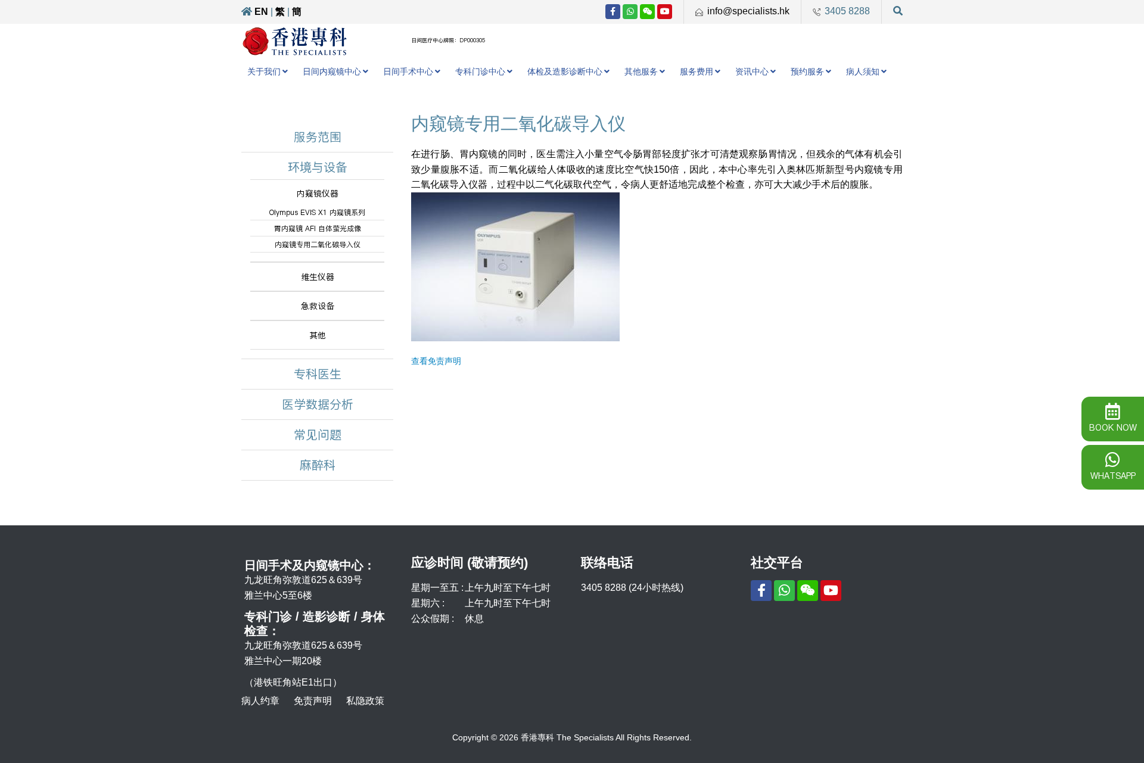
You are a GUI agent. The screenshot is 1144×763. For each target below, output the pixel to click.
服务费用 (696, 71)
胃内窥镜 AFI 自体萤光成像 (317, 228)
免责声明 (313, 701)
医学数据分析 (317, 404)
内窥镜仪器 (317, 194)
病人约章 (260, 701)
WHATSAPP (1113, 476)
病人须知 (862, 71)
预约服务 (807, 71)
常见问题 (317, 434)
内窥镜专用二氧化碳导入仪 (317, 244)
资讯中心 (752, 71)
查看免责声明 (436, 361)
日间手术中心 (408, 71)
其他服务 (641, 71)
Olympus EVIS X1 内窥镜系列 (317, 212)
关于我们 (264, 71)
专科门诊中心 (480, 71)
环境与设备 (317, 167)
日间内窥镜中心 (332, 71)
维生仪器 (317, 277)
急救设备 (317, 306)
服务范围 (317, 137)
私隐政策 (365, 701)
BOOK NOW (1113, 428)
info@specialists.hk (748, 11)
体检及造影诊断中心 (564, 71)
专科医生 (317, 374)
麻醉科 (317, 465)
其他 (317, 335)
